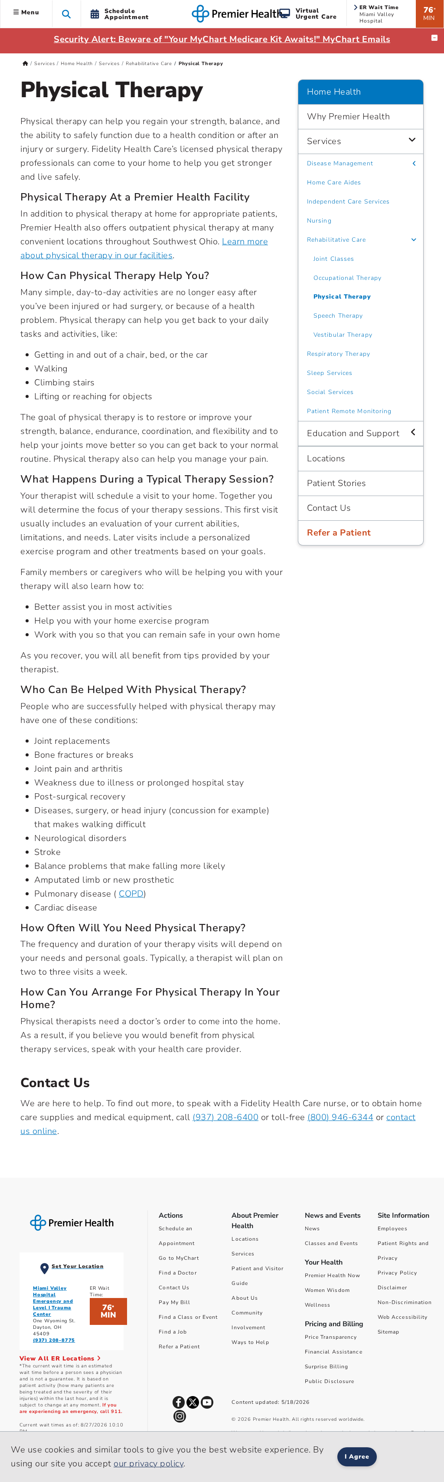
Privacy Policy (397, 1272)
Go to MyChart (179, 1258)
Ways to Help (250, 1342)
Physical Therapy (342, 296)
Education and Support (353, 433)
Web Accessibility (403, 1317)
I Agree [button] (357, 1456)
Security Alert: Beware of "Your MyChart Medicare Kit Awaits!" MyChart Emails (222, 39)
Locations (326, 458)
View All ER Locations (58, 1358)
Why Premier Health (348, 116)
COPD (131, 894)
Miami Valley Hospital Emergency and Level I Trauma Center (53, 1301)
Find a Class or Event (188, 1317)
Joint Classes (333, 259)
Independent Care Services (348, 201)
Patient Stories (336, 483)
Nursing (319, 221)
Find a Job (173, 1331)
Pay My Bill (174, 1302)
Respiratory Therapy (338, 354)
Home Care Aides (334, 182)
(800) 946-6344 (340, 1117)
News (312, 1228)
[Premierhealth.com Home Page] (25, 63)
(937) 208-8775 (54, 1340)
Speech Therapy (338, 316)
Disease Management (340, 163)
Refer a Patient (339, 533)
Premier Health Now (333, 1275)
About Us (245, 1298)
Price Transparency (331, 1337)
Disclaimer (392, 1287)
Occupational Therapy (347, 278)
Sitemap (389, 1331)
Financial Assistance (333, 1351)
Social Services (330, 392)
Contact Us (329, 508)
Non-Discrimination (405, 1302)
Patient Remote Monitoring (349, 411)
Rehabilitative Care (149, 63)
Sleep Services (330, 373)
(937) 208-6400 (225, 1117)
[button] (66, 13)
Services (44, 63)
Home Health (77, 63)
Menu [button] (29, 12)
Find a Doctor (177, 1272)
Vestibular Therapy (342, 335)
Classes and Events (332, 1243)
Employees (393, 1228)
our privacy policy (148, 1463)
